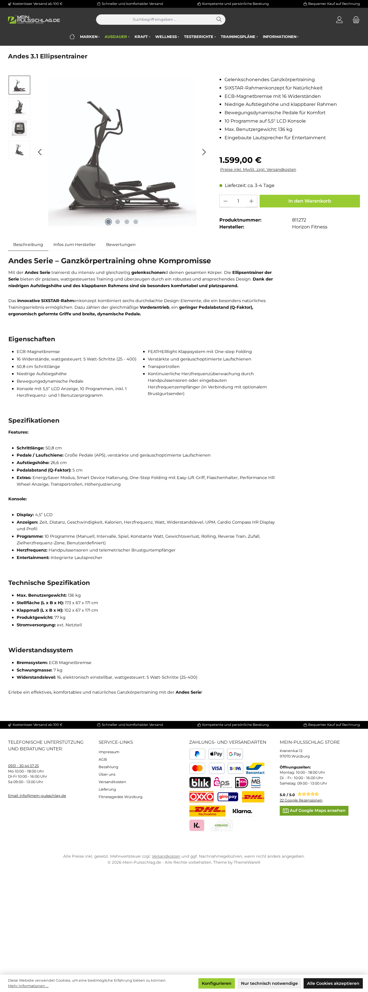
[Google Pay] (235, 754)
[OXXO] (201, 797)
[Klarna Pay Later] (196, 825)
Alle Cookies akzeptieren (333, 983)
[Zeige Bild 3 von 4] (126, 222)
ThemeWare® (247, 862)
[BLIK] (200, 783)
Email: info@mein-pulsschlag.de (37, 795)
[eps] (223, 783)
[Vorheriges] (40, 152)
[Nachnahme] (207, 811)
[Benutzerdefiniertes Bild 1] (253, 797)
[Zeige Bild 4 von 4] (136, 222)
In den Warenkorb (309, 201)
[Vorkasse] (221, 825)
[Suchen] (219, 19)
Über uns (107, 774)
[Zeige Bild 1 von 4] (108, 222)
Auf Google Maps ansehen (317, 810)
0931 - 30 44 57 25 (23, 766)
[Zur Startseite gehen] (34, 20)
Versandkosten (112, 782)
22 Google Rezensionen (301, 800)
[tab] (28, 244)
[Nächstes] (204, 152)
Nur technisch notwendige (269, 983)
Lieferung (107, 789)
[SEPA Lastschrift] (235, 768)
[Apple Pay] (216, 754)
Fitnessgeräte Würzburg (121, 797)
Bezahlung (108, 767)
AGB (103, 759)
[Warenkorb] (354, 19)
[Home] (72, 36)
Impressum (109, 752)
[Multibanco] (256, 783)
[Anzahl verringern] (225, 201)
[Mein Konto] (339, 19)
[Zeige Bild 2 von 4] (117, 222)
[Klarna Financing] (242, 811)
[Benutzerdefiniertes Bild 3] (227, 797)
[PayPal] (197, 754)
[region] (108, 152)
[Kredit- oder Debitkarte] (207, 768)
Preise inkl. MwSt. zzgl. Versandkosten (258, 169)
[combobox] (155, 19)
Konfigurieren (216, 983)
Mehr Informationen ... (28, 986)
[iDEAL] (241, 783)
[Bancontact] (255, 768)
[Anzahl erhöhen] (251, 201)
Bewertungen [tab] (121, 244)
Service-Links (116, 742)
